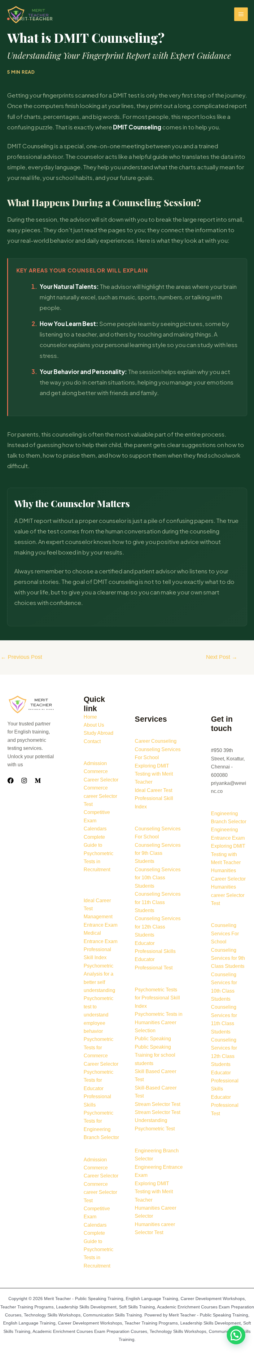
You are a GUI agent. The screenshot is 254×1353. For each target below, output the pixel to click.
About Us (94, 725)
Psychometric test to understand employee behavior (98, 1015)
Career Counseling (156, 741)
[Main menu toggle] (241, 14)
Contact (92, 741)
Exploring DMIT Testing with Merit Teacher (154, 774)
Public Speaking (153, 1038)
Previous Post (21, 657)
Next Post (221, 657)
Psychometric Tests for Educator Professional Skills (98, 1088)
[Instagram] (24, 780)
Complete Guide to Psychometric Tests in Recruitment (98, 853)
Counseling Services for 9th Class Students (158, 853)
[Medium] (38, 780)
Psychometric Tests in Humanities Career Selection (158, 1022)
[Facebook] (10, 780)
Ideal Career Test (153, 790)
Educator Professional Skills (225, 1081)
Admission (95, 763)
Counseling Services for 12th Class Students (158, 927)
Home (90, 717)
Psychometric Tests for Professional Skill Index (157, 998)
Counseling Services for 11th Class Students (158, 902)
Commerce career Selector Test (100, 796)
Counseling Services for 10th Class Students (158, 878)
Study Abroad (98, 733)
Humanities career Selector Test (227, 895)
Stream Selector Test (157, 1104)
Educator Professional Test (225, 1105)
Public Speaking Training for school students (155, 1055)
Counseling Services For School (225, 933)
